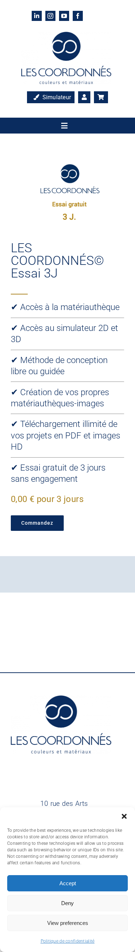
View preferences (67, 923)
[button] (124, 816)
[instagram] (50, 16)
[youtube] (64, 16)
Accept (67, 883)
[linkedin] (37, 16)
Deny (67, 903)
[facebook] (78, 16)
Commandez (37, 523)
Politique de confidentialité (68, 941)
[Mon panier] (101, 97)
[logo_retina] (66, 35)
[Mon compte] (84, 97)
